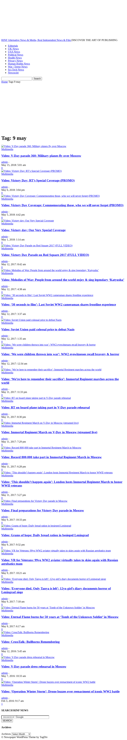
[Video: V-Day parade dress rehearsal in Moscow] (28, 657)
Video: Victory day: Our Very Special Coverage (33, 230)
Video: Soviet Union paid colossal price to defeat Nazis (37, 329)
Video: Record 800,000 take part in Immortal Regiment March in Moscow (51, 457)
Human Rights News (19, 63)
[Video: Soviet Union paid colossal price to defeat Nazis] (31, 320)
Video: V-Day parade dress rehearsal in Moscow (33, 666)
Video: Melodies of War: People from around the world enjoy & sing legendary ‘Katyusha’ (62, 279)
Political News (15, 54)
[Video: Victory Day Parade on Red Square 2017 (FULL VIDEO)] (36, 245)
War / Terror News (17, 66)
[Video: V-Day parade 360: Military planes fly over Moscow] (33, 146)
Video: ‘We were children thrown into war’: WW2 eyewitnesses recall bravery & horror (60, 354)
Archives (6, 734)
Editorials (13, 45)
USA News (14, 51)
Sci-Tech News (16, 69)
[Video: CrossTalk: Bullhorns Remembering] (25, 632)
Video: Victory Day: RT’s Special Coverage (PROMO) (38, 180)
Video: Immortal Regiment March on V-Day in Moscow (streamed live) (49, 432)
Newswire (13, 72)
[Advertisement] (63, 108)
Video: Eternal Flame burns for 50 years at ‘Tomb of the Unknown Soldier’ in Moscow (60, 617)
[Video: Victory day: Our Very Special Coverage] (27, 220)
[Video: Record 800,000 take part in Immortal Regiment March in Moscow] (41, 447)
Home (4, 81)
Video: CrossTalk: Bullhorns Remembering (30, 642)
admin (4, 162)
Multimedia (7, 149)
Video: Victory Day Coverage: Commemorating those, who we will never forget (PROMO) (62, 205)
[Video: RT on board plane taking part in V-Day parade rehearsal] (36, 398)
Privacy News (15, 60)
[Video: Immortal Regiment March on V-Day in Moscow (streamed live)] (40, 422)
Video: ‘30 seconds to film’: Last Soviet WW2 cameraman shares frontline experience (58, 304)
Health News (15, 57)
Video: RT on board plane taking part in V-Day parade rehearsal (45, 407)
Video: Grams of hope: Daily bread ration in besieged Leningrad (45, 535)
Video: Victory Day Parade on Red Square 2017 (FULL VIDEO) (45, 255)
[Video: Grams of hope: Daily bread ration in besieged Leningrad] (36, 525)
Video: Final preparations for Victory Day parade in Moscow (42, 510)
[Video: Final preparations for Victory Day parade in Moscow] (34, 501)
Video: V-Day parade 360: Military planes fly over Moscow (41, 155)
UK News (13, 48)
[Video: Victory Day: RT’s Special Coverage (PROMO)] (31, 171)
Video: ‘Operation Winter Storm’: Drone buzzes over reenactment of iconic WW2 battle (60, 691)
